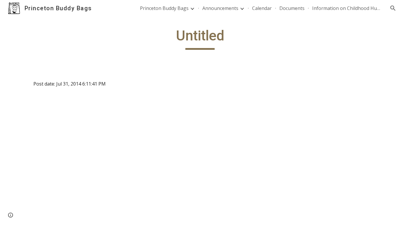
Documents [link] (292, 8)
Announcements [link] (220, 8)
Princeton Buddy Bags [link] (164, 8)
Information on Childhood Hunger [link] (347, 8)
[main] (200, 38)
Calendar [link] (262, 8)
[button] (393, 8)
